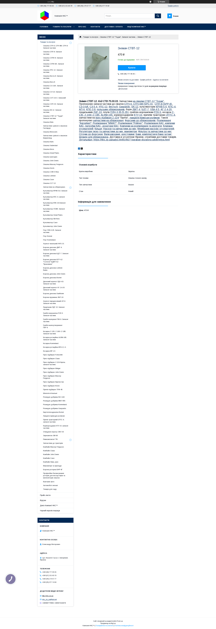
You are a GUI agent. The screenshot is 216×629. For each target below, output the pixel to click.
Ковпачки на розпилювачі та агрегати (141, 126)
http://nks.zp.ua (47, 596)
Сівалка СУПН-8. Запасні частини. (53, 59)
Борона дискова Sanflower (53, 293)
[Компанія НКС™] (45, 20)
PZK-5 (157, 112)
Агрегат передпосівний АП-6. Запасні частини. (54, 302)
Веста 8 (113, 106)
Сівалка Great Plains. (51, 153)
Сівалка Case (48, 179)
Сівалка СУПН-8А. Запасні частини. (53, 65)
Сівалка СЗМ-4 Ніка (51, 172)
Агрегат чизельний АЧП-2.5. (53, 244)
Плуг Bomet (47, 236)
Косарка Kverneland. (51, 343)
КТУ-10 (138, 115)
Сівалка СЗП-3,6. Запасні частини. (53, 105)
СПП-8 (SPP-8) (163, 104)
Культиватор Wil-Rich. (51, 219)
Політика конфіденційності (124, 625)
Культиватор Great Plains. (53, 215)
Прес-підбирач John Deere (53, 372)
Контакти (95, 27)
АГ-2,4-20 (166, 109)
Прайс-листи (45, 495)
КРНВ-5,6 (161, 106)
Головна (44, 27)
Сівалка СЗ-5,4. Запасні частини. (52, 93)
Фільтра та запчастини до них (154, 131)
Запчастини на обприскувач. (54, 187)
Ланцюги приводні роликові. (54, 416)
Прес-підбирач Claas (51, 358)
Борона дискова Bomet (52, 278)
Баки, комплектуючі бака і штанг (154, 134)
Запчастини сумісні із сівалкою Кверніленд (55, 137)
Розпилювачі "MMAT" (105, 123)
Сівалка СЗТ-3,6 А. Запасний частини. (54, 99)
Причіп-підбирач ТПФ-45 (52, 389)
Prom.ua (120, 621)
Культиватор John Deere (52, 226)
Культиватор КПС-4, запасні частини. (54, 198)
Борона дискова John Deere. (54, 274)
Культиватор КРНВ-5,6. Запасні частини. (55, 192)
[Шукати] (158, 16)
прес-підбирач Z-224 (107, 117)
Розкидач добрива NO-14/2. (54, 397)
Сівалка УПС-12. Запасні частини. (52, 71)
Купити (131, 68)
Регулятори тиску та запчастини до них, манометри (108, 131)
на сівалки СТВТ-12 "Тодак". (148, 101)
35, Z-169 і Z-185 (90, 115)
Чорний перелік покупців (50, 511)
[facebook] (79, 149)
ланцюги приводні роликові (145, 117)
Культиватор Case (50, 222)
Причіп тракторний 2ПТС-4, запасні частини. (53, 421)
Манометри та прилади (52, 466)
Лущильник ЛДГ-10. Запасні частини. (53, 308)
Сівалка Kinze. (48, 149)
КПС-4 (172, 106)
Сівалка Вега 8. (49, 82)
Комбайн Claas (49, 451)
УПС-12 (103, 106)
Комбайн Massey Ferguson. (53, 447)
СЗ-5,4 (93, 106)
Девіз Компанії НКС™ (49, 505)
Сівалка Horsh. (49, 168)
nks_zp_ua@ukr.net (49, 599)
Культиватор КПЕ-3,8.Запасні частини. (54, 204)
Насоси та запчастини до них (119, 128)
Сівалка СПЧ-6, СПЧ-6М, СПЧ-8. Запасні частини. (55, 47)
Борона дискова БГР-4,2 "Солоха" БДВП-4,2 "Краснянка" (52, 262)
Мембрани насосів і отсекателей (155, 128)
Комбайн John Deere (51, 454)
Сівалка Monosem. (50, 132)
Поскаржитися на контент (104, 625)
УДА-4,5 (154, 109)
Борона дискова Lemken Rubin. (52, 269)
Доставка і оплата (113, 27)
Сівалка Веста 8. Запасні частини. (53, 77)
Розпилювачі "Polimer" (130, 123)
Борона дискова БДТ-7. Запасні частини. (55, 255)
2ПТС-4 (170, 115)
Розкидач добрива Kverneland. (55, 404)
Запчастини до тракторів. (53, 443)
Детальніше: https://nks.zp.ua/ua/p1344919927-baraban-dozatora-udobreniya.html (124, 139)
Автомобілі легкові (50, 485)
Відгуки (43, 500)
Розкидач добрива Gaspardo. (54, 408)
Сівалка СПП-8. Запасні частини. (52, 53)
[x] (82, 149)
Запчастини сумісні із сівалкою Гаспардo (55, 127)
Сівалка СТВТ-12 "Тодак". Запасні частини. (118, 37)
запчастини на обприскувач (108, 120)
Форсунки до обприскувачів (140, 120)
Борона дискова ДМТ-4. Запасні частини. (52, 248)
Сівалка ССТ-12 (49, 183)
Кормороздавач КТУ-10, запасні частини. (55, 427)
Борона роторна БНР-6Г (52, 469)
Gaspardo (124, 106)
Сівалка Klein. (48, 122)
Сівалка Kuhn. (48, 142)
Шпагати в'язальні (50, 393)
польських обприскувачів (110, 109)
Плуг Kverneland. (49, 240)
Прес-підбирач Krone (51, 386)
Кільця (98, 128)
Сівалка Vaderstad (50, 145)
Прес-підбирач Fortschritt (52, 355)
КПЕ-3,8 (91, 109)
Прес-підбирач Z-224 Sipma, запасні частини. (54, 363)
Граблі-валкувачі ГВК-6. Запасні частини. (55, 320)
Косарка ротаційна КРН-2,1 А (54, 347)
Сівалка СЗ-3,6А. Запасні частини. (53, 87)
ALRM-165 (107, 115)
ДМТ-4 (136, 109)
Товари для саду (50, 489)
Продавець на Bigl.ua (108, 623)
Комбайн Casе (48, 458)
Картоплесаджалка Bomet (53, 412)
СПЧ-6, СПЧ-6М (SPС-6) (138, 104)
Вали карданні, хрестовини (119, 134)
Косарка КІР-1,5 (49, 351)
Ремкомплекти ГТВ (50, 439)
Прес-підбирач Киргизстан (53, 382)
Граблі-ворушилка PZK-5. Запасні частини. (53, 314)
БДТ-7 (145, 109)
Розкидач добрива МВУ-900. (54, 401)
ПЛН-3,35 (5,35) (119, 112)
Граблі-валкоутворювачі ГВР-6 (52, 326)
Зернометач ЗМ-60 (50, 435)
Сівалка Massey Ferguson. (53, 164)
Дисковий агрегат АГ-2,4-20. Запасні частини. (54, 289)
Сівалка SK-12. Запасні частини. (52, 111)
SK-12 (134, 106)
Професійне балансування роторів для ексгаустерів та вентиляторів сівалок (54, 475)
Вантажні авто (48, 482)
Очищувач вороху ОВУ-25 (53, 432)
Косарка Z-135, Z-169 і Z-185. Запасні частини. (54, 332)
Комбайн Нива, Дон (50, 462)
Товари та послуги (62, 27)
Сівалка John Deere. (51, 161)
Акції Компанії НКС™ (136, 27)
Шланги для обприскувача (93, 137)
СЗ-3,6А (83, 106)
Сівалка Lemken (49, 176)
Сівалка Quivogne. (50, 157)
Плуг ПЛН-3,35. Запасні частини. (52, 231)
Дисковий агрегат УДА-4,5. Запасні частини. (53, 283)
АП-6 (82, 109)
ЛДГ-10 (97, 112)
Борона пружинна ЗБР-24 (53, 297)
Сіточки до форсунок (91, 134)
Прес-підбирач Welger (51, 368)
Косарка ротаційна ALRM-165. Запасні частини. (55, 338)
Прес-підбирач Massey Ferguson (52, 377)
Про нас (82, 27)
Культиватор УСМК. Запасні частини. (54, 210)
